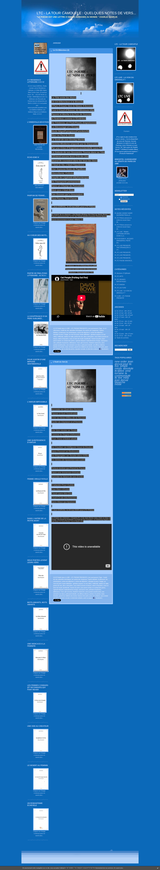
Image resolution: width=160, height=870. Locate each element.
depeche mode (120, 383)
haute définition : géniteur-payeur (90, 334)
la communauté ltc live (122, 375)
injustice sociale (80, 349)
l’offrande (60, 336)
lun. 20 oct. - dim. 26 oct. (124, 311)
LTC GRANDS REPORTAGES (121, 280)
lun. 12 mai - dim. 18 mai (124, 313)
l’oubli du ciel (64, 330)
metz (126, 377)
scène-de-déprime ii (83, 332)
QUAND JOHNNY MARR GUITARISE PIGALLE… (124, 214)
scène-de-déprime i (97, 332)
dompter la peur (58, 334)
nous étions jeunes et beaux (82, 585)
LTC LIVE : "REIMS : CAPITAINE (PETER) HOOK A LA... (123, 234)
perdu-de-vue (78, 336)
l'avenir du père (96, 338)
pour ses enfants (94, 596)
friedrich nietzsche (95, 343)
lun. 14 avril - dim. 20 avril (124, 315)
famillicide (87, 338)
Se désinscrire (125, 199)
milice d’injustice (63, 338)
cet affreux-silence (99, 345)
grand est (77, 347)
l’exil (78, 343)
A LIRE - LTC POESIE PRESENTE (123, 297)
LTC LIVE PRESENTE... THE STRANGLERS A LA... (123, 247)
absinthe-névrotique (76, 330)
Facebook (104, 349)
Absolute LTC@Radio (123, 273)
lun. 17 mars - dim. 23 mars (122, 318)
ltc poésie (61, 347)
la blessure (62, 332)
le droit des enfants (92, 349)
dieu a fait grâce (89, 336)
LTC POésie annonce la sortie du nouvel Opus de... (124, 220)
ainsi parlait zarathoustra (93, 592)
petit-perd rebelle (86, 345)
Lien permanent (93, 328)
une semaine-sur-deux (73, 345)
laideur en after (69, 336)
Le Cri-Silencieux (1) (61, 50)
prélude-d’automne (62, 343)
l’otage (66, 334)
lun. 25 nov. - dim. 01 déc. (124, 321)
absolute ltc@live (124, 369)
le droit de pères (69, 349)
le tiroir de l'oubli (78, 338)
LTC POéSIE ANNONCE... (124, 260)
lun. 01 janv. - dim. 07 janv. (124, 333)
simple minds (121, 367)
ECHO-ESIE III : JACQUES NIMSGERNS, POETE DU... (124, 240)
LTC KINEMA (120, 284)
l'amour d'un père (98, 347)
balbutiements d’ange (93, 340)
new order (121, 361)
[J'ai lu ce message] (158, 868)
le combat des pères (68, 340)
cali (62, 349)
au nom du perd (74, 334)
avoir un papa (87, 598)
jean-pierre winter (86, 587)
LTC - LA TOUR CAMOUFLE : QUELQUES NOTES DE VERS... (86, 13)
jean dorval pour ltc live (124, 363)
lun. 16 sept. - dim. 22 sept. (122, 330)
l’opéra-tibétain (92, 579)
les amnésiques (71, 332)
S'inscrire (125, 197)
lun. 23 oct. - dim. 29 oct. (124, 335)
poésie (55, 347)
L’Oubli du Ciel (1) (60, 362)
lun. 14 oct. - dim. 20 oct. (124, 323)
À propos (126, 131)
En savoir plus (118, 868)
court (70, 338)
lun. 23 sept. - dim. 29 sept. (122, 326)
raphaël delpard (80, 340)
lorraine (119, 373)
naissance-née (83, 589)
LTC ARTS (119, 276)
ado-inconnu (84, 343)
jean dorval (121, 380)
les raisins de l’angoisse (90, 330)
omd (127, 370)
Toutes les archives (122, 338)
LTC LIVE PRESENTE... (123, 252)
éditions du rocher (87, 347)
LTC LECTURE (121, 287)
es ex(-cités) (87, 583)
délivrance (72, 343)
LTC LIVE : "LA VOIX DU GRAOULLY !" (124, 292)
